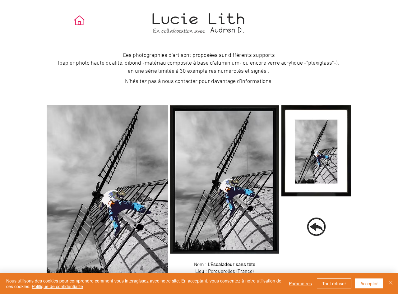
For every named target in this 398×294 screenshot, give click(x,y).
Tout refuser (334, 283)
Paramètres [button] (300, 283)
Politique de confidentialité (57, 286)
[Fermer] (390, 283)
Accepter (369, 283)
